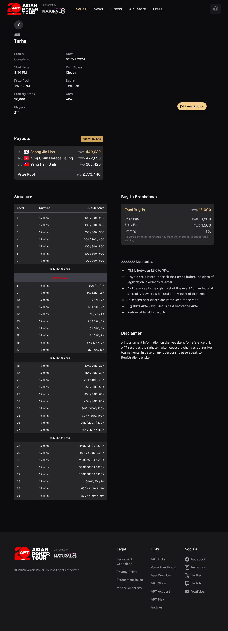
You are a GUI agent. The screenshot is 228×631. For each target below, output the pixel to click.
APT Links (158, 559)
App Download (161, 575)
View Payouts (92, 138)
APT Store (137, 9)
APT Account (160, 591)
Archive (156, 607)
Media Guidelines (129, 588)
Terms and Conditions (124, 561)
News (98, 9)
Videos (116, 9)
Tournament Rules (130, 580)
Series (81, 9)
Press (158, 9)
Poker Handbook (163, 567)
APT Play (157, 599)
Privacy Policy (127, 572)
